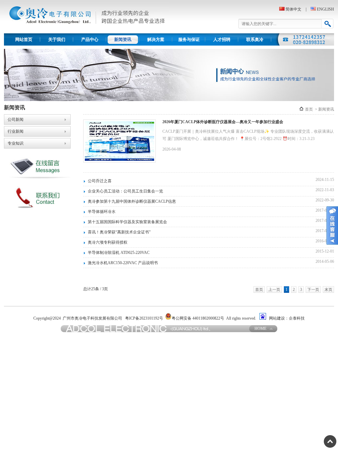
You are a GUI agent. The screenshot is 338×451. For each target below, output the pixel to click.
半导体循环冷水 (102, 211)
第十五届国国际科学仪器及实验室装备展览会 (127, 222)
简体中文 (293, 9)
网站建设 (277, 318)
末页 (328, 289)
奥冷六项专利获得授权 (107, 242)
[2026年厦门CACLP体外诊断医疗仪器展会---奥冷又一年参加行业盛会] (117, 141)
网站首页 (23, 39)
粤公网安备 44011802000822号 (198, 318)
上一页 (274, 289)
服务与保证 (189, 39)
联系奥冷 (254, 39)
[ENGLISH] (311, 9)
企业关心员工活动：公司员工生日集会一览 (125, 191)
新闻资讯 (122, 39)
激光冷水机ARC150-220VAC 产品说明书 (123, 262)
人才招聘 (221, 39)
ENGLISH (325, 9)
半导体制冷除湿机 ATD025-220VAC (119, 252)
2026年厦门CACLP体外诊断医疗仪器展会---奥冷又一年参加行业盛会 (222, 122)
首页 (309, 109)
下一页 (313, 289)
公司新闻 (15, 119)
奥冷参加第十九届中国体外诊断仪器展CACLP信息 (132, 201)
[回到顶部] (330, 441)
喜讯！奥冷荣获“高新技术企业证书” (119, 232)
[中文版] (282, 9)
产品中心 (89, 39)
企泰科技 (297, 318)
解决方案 (155, 39)
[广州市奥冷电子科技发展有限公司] (86, 32)
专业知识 (15, 143)
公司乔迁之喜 (100, 181)
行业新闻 (15, 131)
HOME (260, 328)
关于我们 (56, 39)
